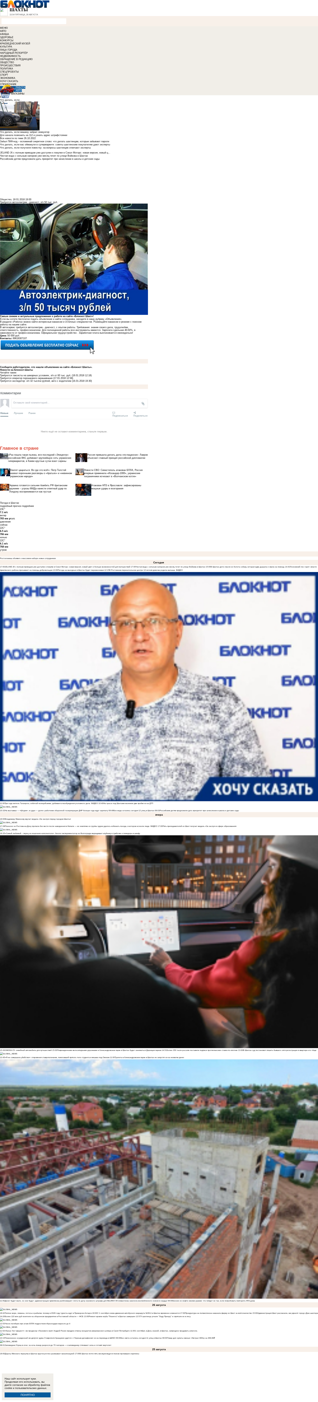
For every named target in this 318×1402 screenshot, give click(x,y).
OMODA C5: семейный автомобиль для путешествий (28, 1050)
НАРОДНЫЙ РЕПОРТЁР (14, 53)
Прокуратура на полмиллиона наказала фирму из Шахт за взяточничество (218, 1313)
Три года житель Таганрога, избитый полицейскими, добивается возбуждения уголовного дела (47, 803)
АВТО (3, 31)
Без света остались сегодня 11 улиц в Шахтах (141, 1338)
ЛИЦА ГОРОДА (8, 49)
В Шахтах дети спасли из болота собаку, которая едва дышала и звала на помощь (248, 567)
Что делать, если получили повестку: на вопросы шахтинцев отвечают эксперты (45, 147)
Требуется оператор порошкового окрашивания (26, 378)
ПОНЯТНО (28, 1394)
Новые (4, 413)
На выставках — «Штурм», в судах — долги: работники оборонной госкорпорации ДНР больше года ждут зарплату (56, 811)
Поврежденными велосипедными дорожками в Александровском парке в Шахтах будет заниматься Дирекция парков (109, 1050)
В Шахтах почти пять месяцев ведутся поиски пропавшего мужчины (109, 1354)
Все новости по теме (11, 138)
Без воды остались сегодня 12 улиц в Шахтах (134, 811)
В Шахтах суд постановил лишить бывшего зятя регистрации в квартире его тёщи (279, 1050)
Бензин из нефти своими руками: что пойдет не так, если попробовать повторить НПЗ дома (214, 1301)
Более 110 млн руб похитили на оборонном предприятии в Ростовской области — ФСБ (44, 1316)
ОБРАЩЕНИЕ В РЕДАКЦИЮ (16, 59)
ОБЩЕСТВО (7, 62)
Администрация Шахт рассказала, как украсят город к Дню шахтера (287, 1313)
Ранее (32, 413)
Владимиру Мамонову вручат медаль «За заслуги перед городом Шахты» (38, 819)
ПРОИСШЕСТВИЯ (10, 65)
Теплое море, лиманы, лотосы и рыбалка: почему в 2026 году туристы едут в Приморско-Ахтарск (48, 1313)
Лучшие (18, 413)
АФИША (4, 34)
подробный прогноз (10, 506)
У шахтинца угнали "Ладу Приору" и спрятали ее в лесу (166, 1316)
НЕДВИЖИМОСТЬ (10, 56)
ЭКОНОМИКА (7, 78)
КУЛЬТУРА (6, 46)
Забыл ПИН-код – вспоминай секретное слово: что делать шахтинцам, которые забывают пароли (54, 141)
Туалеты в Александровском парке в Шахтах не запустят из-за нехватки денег (149, 1057)
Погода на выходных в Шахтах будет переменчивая (81, 570)
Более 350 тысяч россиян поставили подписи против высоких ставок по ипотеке (202, 1050)
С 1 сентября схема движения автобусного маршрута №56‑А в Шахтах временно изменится (138, 1313)
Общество (5, 199)
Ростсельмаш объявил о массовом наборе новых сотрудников (28, 558)
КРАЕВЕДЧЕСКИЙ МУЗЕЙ (15, 43)
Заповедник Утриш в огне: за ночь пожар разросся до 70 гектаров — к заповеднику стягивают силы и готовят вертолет (58, 1345)
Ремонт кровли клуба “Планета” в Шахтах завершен (112, 1316)
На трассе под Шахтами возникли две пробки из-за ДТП (128, 803)
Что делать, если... (11, 100)
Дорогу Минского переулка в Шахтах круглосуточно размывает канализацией (39, 1354)
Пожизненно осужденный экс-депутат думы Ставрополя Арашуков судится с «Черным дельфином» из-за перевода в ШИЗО (60, 1338)
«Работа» (17, 321)
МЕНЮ (4, 28)
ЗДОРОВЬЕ (6, 37)
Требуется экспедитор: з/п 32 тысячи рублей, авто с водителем (35, 381)
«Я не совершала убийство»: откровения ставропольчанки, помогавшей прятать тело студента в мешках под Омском (57, 1057)
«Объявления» (113, 319)
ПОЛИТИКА (6, 68)
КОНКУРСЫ (6, 40)
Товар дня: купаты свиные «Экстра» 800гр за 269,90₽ (191, 1338)
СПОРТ (4, 75)
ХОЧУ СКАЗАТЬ (9, 81)
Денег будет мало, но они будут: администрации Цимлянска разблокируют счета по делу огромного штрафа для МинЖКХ (60, 1301)
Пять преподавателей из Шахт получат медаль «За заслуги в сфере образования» (200, 826)
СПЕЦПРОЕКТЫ (9, 71)
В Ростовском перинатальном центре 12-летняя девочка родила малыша (142, 570)
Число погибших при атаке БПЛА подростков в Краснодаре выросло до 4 (37, 1324)
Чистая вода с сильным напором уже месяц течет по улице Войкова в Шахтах (170, 567)
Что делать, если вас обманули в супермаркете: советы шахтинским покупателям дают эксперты (55, 144)
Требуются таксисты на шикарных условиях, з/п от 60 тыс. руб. (35, 375)
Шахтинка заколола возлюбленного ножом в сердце (143, 1301)
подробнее (28, 506)
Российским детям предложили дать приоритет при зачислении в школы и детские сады (199, 811)
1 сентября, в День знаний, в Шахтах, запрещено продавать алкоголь (166, 1331)
